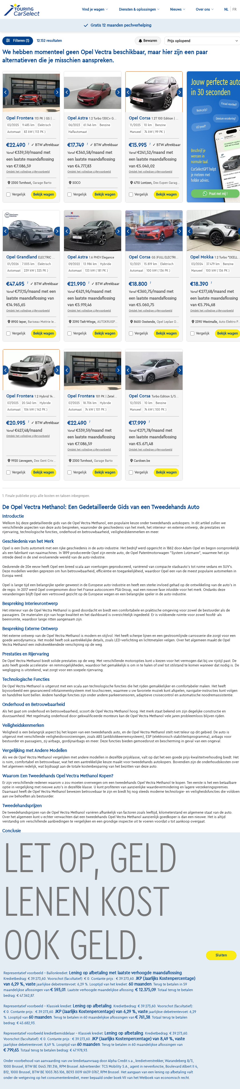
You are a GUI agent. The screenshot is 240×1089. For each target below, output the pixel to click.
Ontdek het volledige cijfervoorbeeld (28, 171)
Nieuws (176, 9)
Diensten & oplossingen (137, 9)
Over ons (203, 9)
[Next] (57, 92)
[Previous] (6, 92)
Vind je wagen (93, 9)
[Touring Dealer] (23, 9)
